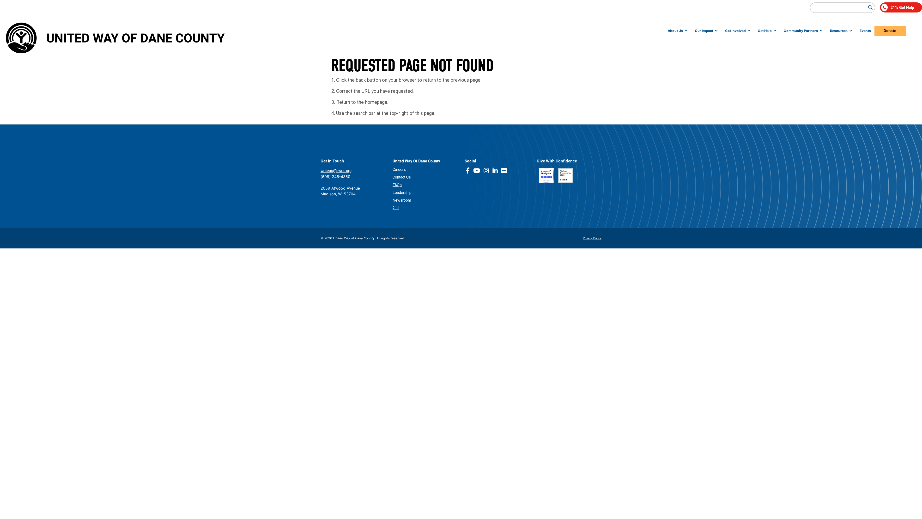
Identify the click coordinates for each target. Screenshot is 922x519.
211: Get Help (902, 7)
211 (396, 208)
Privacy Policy (592, 238)
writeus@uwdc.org (336, 170)
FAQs (397, 185)
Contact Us (402, 177)
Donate (890, 30)
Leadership (402, 192)
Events (865, 31)
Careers (399, 169)
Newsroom (402, 200)
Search (870, 7)
